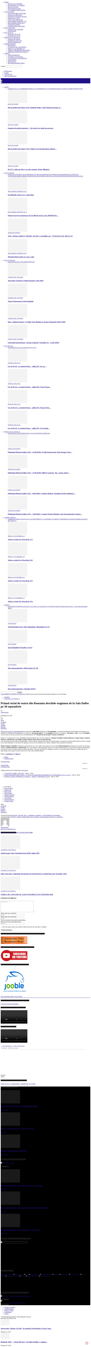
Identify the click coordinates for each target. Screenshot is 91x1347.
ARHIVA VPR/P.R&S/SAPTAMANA (19, 50)
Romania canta (44, 1276)
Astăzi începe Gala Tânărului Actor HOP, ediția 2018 (20, 853)
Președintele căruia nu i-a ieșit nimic (21, 195)
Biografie (56, 1274)
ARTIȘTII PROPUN (14, 55)
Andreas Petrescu (9, 799)
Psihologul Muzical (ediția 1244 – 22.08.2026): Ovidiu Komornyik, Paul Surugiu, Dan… (40, 452)
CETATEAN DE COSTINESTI (17, 47)
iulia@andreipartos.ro (10, 76)
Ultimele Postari (8, 758)
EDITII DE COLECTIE (15, 40)
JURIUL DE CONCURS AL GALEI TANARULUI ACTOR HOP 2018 (27, 894)
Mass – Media (65, 1274)
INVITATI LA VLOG (14, 36)
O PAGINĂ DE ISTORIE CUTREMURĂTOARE (19, 1106)
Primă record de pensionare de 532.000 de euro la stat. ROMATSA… (33, 216)
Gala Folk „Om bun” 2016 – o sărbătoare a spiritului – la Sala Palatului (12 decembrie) (35, 815)
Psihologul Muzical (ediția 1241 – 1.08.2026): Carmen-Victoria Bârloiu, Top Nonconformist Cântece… (45, 514)
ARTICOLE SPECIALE (15, 15)
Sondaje (23, 1276)
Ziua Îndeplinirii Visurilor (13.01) (20, 648)
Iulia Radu (4, 1132)
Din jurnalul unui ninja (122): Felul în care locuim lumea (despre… (32, 149)
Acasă (2, 694)
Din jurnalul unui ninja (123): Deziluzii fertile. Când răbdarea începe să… (35, 108)
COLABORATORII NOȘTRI (16, 10)
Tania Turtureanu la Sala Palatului (20, 301)
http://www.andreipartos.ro (8, 829)
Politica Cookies (8, 1310)
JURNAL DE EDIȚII (14, 39)
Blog (27, 1274)
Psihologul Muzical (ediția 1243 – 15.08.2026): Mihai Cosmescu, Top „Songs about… (39, 473)
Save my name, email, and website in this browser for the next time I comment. (24, 927)
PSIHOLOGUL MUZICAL (12, 37)
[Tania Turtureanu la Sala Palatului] (17, 296)
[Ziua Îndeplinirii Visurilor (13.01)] (17, 642)
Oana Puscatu (8, 793)
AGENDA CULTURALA (15, 57)
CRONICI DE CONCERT (15, 29)
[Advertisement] (21, 781)
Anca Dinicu (7, 798)
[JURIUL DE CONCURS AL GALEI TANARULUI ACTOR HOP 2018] (10, 889)
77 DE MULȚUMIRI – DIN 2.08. (14, 773)
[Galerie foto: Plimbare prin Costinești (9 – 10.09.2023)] (10, 1226)
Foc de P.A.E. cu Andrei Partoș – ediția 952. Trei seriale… (29, 428)
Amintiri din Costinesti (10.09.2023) (14, 1151)
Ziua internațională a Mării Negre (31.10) (23, 668)
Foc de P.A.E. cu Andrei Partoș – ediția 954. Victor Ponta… (29, 387)
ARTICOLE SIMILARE (8, 832)
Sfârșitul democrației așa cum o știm (21, 257)
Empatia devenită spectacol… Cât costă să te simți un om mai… (31, 128)
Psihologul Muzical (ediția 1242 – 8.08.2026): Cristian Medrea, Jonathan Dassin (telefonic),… (42, 493)
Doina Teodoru (8, 788)
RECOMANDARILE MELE (16, 63)
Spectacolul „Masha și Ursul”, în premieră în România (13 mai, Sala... (26, 1328)
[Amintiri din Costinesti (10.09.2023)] (10, 1147)
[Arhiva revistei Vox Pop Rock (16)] (17, 555)
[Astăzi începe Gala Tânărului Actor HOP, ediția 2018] (10, 848)
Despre (6, 757)
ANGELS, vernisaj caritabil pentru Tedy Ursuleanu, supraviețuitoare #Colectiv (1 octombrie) (36, 817)
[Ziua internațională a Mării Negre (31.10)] (17, 663)
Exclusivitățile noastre (13, 1276)
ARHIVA (7, 53)
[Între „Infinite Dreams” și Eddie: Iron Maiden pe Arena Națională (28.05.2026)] (17, 317)
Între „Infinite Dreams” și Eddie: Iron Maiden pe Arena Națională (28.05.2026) (36, 322)
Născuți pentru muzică (7, 1274)
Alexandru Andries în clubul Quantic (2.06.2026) (25, 281)
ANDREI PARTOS (10, 44)
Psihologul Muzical (46, 1274)
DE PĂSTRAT (12, 60)
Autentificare (8, 1312)
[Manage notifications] (86, 1343)
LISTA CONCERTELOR (15, 20)
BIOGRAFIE (12, 45)
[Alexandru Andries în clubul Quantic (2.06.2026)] (17, 275)
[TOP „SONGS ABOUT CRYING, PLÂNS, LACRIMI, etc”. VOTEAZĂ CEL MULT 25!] (17, 231)
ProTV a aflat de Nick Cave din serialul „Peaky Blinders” (29, 169)
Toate (9, 89)
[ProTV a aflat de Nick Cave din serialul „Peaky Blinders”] (17, 164)
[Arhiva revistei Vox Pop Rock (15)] (17, 576)
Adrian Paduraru (9, 796)
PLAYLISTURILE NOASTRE (17, 13)
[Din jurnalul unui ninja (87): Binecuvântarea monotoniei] (10, 1182)
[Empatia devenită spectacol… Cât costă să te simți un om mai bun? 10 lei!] (17, 123)
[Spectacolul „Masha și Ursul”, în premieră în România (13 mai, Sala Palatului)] (5, 1325)
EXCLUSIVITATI (9, 28)
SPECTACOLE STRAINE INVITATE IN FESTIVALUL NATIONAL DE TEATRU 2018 (34, 874)
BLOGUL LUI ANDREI (15, 4)
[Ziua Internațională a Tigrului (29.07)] (17, 684)
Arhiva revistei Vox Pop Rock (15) (20, 581)
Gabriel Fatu (7, 790)
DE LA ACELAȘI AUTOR (24, 832)
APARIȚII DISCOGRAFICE (16, 26)
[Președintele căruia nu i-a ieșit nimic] (17, 190)
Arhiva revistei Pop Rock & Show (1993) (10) (17, 1129)
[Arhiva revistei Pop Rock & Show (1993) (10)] (10, 1125)
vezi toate (24, 770)
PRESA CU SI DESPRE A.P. (16, 48)
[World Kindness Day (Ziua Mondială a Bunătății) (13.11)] (17, 622)
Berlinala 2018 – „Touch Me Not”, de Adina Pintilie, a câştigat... (24, 1342)
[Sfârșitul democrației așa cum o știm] (17, 252)
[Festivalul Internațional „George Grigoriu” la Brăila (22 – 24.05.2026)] (17, 337)
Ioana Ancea (7, 791)
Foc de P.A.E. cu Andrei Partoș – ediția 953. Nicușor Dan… (29, 408)
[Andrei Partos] (5, 761)
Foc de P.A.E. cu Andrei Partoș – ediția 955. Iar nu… (27, 366)
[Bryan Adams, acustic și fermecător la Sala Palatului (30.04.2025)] (10, 1204)
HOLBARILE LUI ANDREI (16, 5)
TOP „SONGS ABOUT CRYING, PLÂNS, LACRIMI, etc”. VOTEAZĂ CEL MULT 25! (40, 236)
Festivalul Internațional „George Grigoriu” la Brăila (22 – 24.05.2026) (33, 343)
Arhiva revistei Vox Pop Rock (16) (20, 560)
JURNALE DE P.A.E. (14, 34)
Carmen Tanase (8, 801)
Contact (6, 72)
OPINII (6, 2)
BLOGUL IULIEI (13, 7)
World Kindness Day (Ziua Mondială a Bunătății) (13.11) (29, 627)
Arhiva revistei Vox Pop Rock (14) (20, 601)
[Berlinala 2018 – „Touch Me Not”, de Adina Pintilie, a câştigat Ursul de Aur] (5, 1338)
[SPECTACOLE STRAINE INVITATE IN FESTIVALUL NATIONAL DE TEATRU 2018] (10, 869)
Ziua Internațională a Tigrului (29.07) (22, 689)
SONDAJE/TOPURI (14, 24)
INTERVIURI (12, 31)
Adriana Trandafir (9, 795)
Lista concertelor (34, 1274)
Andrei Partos (4, 712)
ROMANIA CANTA (14, 18)
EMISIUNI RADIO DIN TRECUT (18, 52)
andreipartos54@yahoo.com (17, 1302)
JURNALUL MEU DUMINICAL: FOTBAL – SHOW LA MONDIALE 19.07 (27, 776)
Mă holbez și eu (19, 1274)
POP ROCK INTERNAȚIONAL (17, 16)
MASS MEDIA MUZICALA (16, 23)
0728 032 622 (8, 74)
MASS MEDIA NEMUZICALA (17, 21)
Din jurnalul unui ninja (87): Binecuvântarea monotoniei (21, 1185)
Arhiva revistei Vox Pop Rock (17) (20, 539)
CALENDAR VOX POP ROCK (17, 58)
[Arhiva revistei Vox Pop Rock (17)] (17, 534)
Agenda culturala (75, 1274)
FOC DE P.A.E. (8, 32)
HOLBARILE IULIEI (14, 8)
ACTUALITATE (9, 12)
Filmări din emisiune (33, 1276)
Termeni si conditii (9, 1307)
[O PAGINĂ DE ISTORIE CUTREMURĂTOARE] (10, 1103)
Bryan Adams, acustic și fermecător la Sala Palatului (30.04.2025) (24, 1208)
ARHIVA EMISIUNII (14, 42)
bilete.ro (17, 754)
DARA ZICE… (12, 61)
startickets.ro (10, 754)
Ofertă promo (8, 71)
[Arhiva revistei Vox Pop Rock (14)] (17, 596)
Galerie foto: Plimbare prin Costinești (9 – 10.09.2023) (20, 1230)
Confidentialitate (9, 1309)
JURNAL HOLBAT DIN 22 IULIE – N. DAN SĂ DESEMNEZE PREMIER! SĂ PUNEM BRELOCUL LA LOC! (37, 775)
